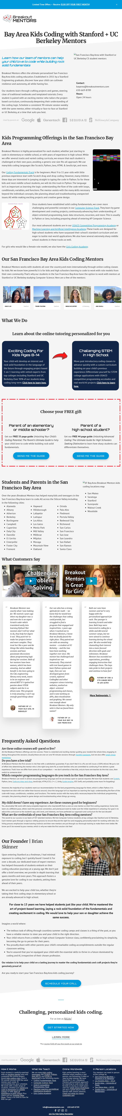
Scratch (116, 778)
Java (33, 1076)
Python (54, 1074)
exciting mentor (14, 1074)
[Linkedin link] (66, 1110)
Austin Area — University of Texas (105, 1084)
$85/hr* (68, 1018)
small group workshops (79, 1087)
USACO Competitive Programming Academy (94, 225)
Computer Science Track (87, 207)
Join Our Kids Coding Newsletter (61, 1114)
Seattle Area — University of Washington (106, 1090)
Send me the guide (31, 456)
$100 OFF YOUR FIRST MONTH (75, 4)
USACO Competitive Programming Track (41, 1086)
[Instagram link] (62, 1110)
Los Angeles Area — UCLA (105, 1081)
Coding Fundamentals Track (20, 172)
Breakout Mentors (20, 18)
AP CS (38, 1076)
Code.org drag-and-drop (22, 781)
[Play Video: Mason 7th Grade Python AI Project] (30, 580)
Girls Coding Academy (77, 246)
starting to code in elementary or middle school (14, 1089)
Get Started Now (61, 1027)
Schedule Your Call (61, 983)
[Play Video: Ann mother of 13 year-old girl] (91, 580)
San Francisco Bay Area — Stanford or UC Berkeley (105, 1077)
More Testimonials (99, 695)
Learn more (61, 1037)
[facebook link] (55, 1110)
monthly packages (83, 754)
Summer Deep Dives (12, 1096)
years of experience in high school (11, 1092)
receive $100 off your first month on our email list (63, 1044)
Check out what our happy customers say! (73, 1094)
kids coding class (13, 1078)
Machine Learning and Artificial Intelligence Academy (59, 229)
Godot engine (67, 781)
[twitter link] (59, 1110)
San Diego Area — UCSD (104, 1087)
